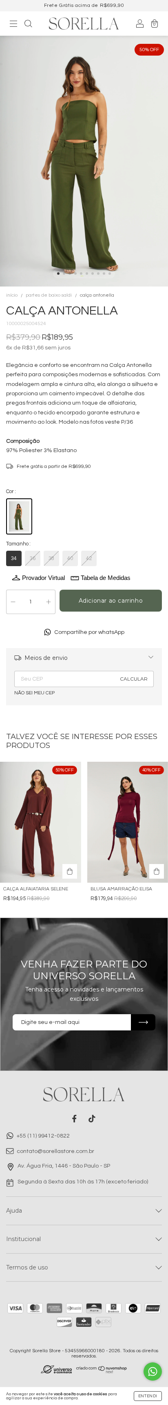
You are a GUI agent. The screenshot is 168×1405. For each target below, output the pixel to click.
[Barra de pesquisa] (28, 25)
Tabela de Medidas (105, 577)
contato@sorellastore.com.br (55, 1152)
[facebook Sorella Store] (74, 1119)
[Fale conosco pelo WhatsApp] (153, 1371)
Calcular (134, 679)
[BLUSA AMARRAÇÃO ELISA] (156, 871)
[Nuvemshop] (101, 1372)
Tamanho (17, 544)
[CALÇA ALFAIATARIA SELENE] (69, 871)
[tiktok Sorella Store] (92, 1119)
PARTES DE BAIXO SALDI (49, 295)
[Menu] (13, 25)
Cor (10, 491)
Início (12, 295)
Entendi (147, 1396)
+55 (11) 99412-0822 (42, 1136)
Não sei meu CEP (34, 693)
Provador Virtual (43, 577)
